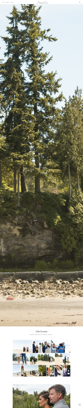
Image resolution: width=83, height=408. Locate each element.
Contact (12, 2)
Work (3, 2)
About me (8, 2)
